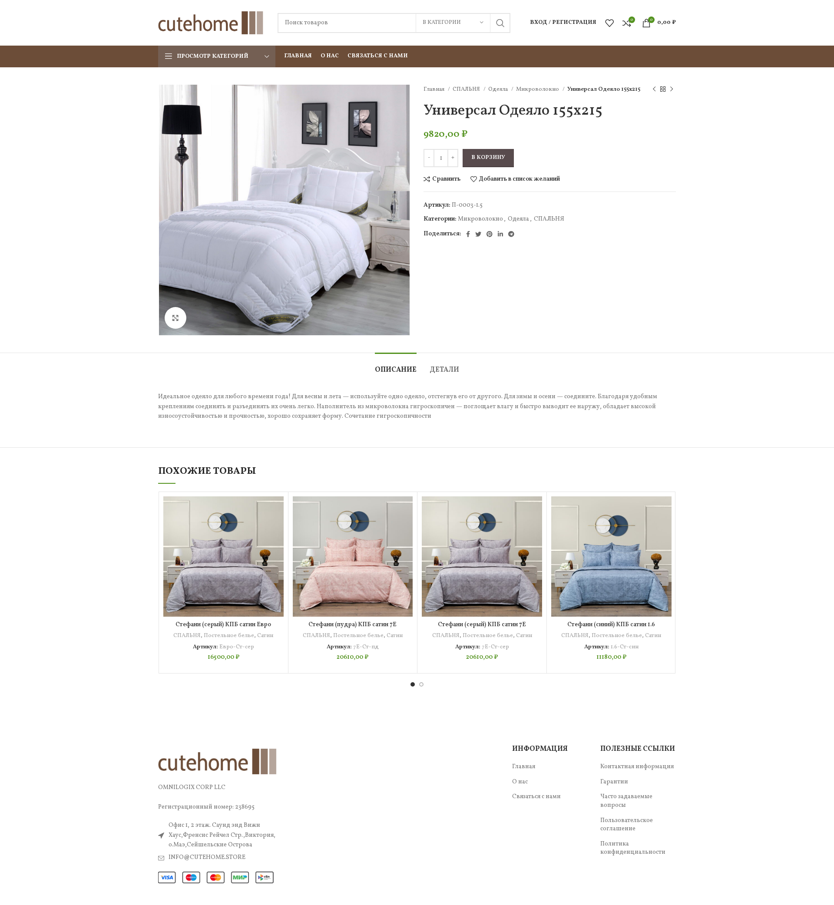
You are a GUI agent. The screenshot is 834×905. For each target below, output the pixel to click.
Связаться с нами (536, 797)
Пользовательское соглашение (626, 824)
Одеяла (498, 89)
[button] (277, 530)
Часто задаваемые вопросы (626, 801)
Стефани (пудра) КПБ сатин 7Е (352, 625)
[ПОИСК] (500, 23)
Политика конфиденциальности (632, 848)
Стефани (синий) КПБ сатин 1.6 (611, 625)
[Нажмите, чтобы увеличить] (175, 318)
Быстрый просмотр (277, 549)
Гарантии (614, 782)
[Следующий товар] (671, 89)
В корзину (488, 158)
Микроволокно (538, 89)
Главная (435, 89)
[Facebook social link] (468, 234)
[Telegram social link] (511, 234)
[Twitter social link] (478, 234)
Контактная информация (637, 767)
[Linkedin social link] (500, 234)
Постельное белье (229, 635)
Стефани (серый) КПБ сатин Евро (223, 625)
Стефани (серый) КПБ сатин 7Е (482, 625)
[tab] (396, 366)
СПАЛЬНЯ (467, 89)
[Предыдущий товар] (654, 89)
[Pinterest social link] (489, 234)
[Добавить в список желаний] (277, 510)
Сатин (265, 635)
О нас (520, 782)
